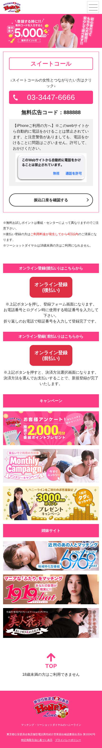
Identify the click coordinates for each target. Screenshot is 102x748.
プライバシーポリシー (68, 740)
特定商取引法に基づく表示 (36, 740)
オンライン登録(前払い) (51, 355)
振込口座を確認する (51, 200)
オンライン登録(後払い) (51, 287)
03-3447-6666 (51, 97)
